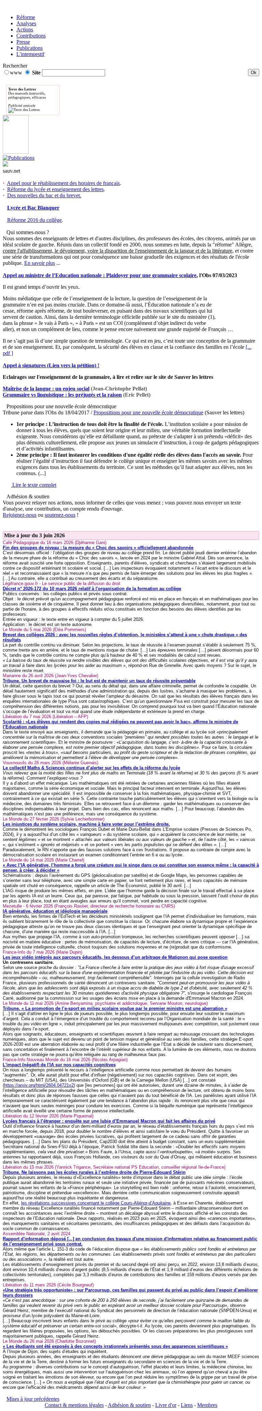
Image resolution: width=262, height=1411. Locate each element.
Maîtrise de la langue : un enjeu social (46, 388)
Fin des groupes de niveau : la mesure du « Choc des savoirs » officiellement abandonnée (98, 547)
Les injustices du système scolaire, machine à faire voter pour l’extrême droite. (86, 824)
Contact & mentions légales (74, 1405)
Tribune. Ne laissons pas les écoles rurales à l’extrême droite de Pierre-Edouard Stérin (94, 1172)
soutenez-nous (60, 515)
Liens (187, 1405)
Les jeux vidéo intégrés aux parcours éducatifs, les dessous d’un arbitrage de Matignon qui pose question (115, 957)
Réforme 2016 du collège (34, 220)
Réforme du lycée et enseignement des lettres (55, 189)
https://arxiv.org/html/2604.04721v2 (39, 1085)
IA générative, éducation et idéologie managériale (55, 911)
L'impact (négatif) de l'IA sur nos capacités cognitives (59, 1064)
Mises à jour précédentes (32, 1399)
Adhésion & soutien (129, 1405)
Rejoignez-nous (20, 515)
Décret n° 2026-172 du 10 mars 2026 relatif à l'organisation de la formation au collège (92, 588)
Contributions (31, 36)
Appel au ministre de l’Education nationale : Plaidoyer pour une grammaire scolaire (99, 275)
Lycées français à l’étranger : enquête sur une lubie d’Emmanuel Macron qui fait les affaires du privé (109, 1121)
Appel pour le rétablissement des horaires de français (63, 183)
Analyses (26, 23)
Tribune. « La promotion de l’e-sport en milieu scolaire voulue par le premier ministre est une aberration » (115, 1008)
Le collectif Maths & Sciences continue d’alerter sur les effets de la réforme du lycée (91, 767)
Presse (23, 42)
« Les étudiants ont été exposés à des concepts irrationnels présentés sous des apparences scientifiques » (115, 1346)
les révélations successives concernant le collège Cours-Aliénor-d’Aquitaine (96, 1203)
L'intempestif (30, 54)
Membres (207, 1405)
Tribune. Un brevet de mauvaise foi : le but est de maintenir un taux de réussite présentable (99, 680)
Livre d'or (165, 1405)
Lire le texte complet (33, 485)
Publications (29, 48)
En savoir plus (39, 263)
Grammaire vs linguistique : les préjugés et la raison (62, 395)
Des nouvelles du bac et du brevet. (44, 195)
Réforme (25, 17)
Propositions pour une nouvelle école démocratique (148, 412)
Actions (24, 29)
